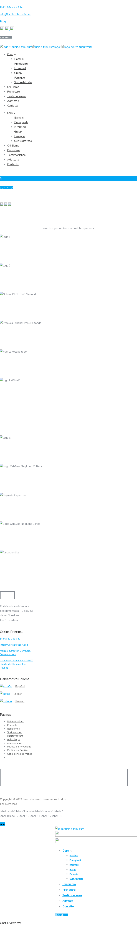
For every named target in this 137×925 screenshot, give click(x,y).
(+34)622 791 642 (11, 7)
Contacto (12, 725)
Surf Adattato (23, 82)
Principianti (21, 64)
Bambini (19, 59)
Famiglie (19, 78)
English (18, 694)
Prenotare (13, 92)
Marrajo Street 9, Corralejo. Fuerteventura (15, 652)
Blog (3, 21)
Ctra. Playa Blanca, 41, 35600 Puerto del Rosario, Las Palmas (16, 664)
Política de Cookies (18, 750)
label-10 (24, 816)
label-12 (46, 816)
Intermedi (20, 68)
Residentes (13, 728)
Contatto (13, 106)
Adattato (13, 101)
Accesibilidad (14, 743)
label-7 (58, 811)
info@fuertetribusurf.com (15, 14)
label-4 (30, 811)
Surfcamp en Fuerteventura (15, 734)
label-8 (4, 816)
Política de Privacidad (19, 746)
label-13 (57, 816)
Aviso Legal (13, 739)
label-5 (39, 811)
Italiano (19, 701)
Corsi (10, 54)
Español (20, 686)
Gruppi (18, 73)
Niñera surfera (15, 721)
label (3, 811)
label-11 (35, 816)
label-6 (49, 811)
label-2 (11, 811)
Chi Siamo (13, 87)
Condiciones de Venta (19, 754)
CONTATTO (6, 187)
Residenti (6, 37)
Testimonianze (16, 96)
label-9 (13, 816)
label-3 (20, 811)
